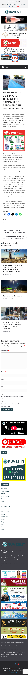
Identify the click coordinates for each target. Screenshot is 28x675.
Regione (3, 519)
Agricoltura (4, 488)
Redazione (15, 112)
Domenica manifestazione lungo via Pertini (12, 297)
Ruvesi (3, 524)
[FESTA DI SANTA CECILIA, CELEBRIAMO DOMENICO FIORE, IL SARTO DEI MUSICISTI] (14, 308)
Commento (5, 351)
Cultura (3, 504)
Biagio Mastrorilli (5, 496)
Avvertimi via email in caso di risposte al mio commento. (13, 398)
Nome (3, 372)
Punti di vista (4, 516)
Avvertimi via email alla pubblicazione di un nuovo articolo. (14, 405)
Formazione (4, 509)
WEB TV (3, 529)
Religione (3, 522)
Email (3, 379)
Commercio (4, 499)
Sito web (3, 387)
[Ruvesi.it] (3, 67)
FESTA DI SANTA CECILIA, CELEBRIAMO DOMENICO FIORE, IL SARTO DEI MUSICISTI (12, 325)
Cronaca (3, 501)
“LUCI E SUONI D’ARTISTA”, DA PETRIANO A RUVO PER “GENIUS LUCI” (14, 231)
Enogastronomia (5, 506)
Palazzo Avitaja (5, 511)
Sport (2, 527)
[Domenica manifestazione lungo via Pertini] (14, 281)
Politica (3, 514)
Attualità (5, 88)
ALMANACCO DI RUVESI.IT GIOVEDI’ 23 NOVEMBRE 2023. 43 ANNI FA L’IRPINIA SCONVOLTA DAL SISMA (14, 268)
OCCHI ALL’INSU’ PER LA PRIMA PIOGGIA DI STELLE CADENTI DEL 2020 (13, 237)
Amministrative (5, 491)
